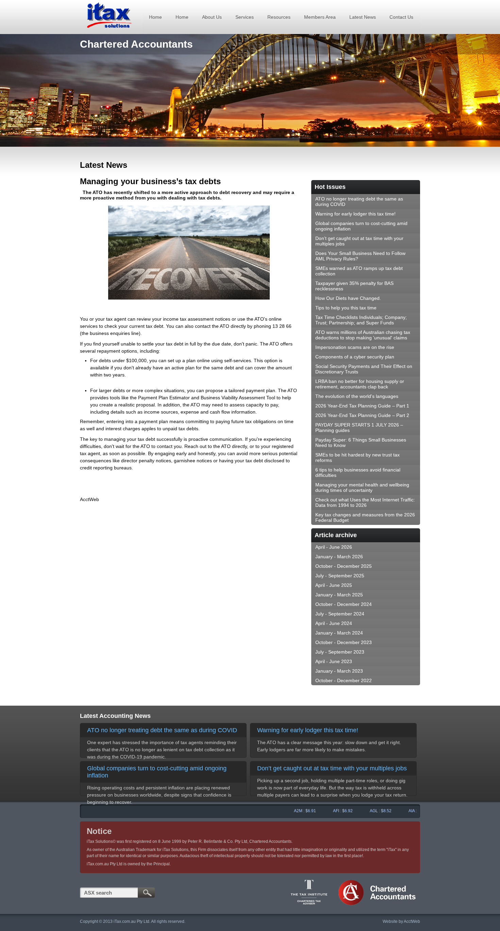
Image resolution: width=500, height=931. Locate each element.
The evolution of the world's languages (356, 396)
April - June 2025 (333, 585)
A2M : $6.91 (293, 810)
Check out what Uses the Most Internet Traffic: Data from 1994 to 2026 (365, 502)
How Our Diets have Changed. (348, 298)
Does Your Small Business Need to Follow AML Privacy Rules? (360, 256)
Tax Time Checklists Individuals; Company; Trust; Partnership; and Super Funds (361, 320)
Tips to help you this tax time (346, 307)
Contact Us (401, 17)
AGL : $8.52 (369, 810)
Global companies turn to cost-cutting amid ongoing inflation (361, 226)
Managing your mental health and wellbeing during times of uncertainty (362, 487)
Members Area (320, 17)
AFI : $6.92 (331, 810)
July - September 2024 (339, 613)
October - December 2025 (343, 566)
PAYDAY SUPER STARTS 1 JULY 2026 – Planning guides (359, 427)
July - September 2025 (339, 575)
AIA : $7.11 (406, 810)
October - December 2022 (343, 680)
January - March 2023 (339, 671)
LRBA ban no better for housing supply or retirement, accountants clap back (359, 384)
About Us (212, 17)
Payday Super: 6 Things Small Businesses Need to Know (360, 442)
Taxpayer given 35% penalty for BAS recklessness (354, 285)
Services (244, 17)
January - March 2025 (339, 594)
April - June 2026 (333, 547)
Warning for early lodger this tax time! (355, 213)
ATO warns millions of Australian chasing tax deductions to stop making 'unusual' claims (362, 335)
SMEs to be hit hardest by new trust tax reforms (357, 457)
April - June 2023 (333, 661)
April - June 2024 (333, 623)
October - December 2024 (343, 604)
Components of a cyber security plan (354, 356)
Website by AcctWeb (401, 921)
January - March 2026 (339, 556)
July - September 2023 (339, 652)
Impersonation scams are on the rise (354, 347)
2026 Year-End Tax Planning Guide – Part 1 (362, 405)
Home (155, 17)
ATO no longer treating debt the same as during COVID (359, 201)
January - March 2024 (339, 633)
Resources (278, 17)
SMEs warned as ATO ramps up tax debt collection (359, 271)
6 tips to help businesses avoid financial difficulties (357, 472)
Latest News (362, 17)
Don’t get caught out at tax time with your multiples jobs (359, 241)
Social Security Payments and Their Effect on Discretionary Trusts (363, 369)
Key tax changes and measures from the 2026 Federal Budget (365, 517)
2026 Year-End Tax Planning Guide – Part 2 (362, 415)
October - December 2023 (343, 642)
